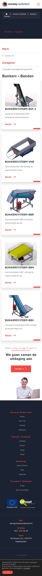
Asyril (22, 450)
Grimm (22, 445)
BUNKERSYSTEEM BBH (19, 267)
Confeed (22, 441)
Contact (22, 425)
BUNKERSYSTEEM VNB (19, 162)
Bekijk (8, 124)
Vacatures (22, 430)
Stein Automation (22, 490)
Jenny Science (22, 465)
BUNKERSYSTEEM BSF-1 (20, 109)
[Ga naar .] (6, 14)
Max (22, 470)
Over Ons (22, 421)
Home (22, 416)
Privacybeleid (21, 555)
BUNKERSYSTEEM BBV (19, 320)
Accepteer (7, 572)
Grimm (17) (9, 56)
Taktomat (22, 474)
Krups (22, 454)
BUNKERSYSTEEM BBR (19, 214)
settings (27, 568)
